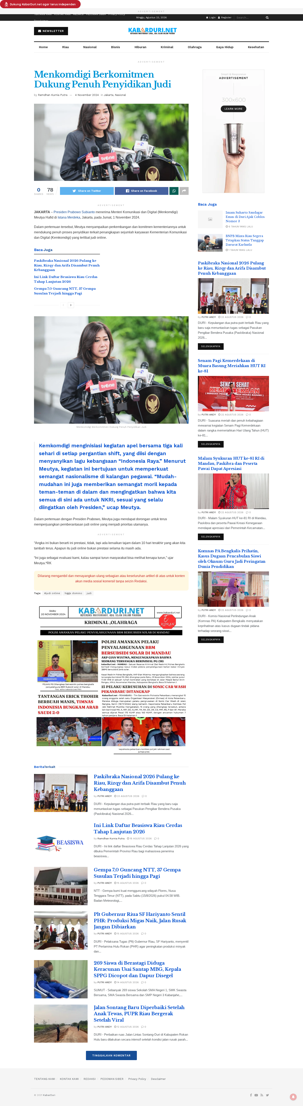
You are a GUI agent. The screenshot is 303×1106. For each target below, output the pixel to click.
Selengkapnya (210, 346)
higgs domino (73, 593)
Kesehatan (256, 47)
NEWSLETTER (53, 31)
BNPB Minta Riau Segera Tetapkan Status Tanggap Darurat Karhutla (245, 240)
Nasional (90, 47)
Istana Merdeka (69, 217)
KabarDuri (49, 1095)
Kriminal (167, 47)
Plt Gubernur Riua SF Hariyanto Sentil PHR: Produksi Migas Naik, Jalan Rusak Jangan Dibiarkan (140, 921)
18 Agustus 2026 (140, 838)
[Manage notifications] (293, 1097)
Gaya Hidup (225, 47)
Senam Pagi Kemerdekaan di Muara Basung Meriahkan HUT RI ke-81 (231, 365)
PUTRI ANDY (104, 796)
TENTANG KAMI (43, 14)
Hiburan (140, 47)
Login (212, 17)
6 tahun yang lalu (240, 226)
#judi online (52, 593)
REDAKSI (78, 14)
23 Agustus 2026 (127, 796)
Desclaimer (41, 20)
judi (89, 593)
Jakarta (108, 95)
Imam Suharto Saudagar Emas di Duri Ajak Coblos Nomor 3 (245, 217)
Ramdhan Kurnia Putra (52, 95)
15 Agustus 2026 (127, 883)
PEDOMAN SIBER (96, 14)
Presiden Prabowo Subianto (74, 212)
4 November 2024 (87, 95)
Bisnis (115, 47)
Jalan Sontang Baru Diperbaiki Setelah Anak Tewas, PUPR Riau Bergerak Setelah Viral (139, 1014)
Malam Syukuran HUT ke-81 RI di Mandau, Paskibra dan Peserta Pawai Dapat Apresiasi (231, 463)
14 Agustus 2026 (127, 982)
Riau (65, 47)
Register (225, 17)
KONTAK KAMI (62, 14)
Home (43, 47)
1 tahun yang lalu (240, 250)
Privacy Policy (116, 14)
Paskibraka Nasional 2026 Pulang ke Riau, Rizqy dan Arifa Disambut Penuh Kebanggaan (67, 265)
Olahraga (195, 47)
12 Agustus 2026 (127, 1026)
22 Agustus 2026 (231, 414)
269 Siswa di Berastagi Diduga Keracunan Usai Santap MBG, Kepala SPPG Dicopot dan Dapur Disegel (137, 969)
